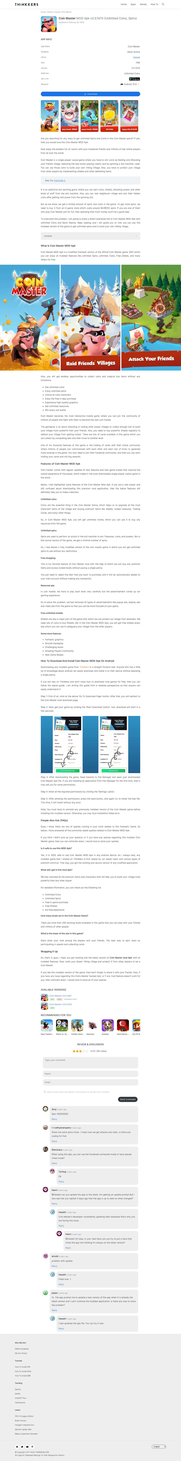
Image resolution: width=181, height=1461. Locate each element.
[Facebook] (17, 1447)
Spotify (18, 1389)
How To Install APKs (23, 1371)
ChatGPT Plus (20, 1398)
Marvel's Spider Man (23, 1429)
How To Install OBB (22, 1376)
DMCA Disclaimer (22, 1349)
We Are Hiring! (21, 1353)
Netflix (17, 1394)
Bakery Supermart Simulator (26, 1434)
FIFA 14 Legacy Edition (24, 1416)
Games (143, 4)
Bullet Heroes (20, 1420)
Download (90, 94)
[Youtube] (27, 1447)
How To (154, 4)
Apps (133, 4)
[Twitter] (22, 1447)
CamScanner (20, 1402)
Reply (54, 1119)
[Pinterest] (32, 1447)
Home (124, 4)
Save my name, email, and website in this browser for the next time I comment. (78, 1092)
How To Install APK (22, 1367)
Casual (57, 12)
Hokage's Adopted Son (24, 1425)
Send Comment (128, 1099)
